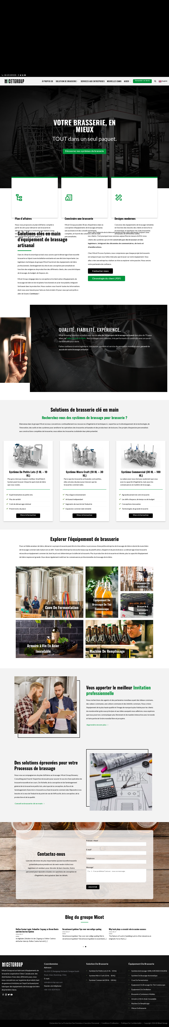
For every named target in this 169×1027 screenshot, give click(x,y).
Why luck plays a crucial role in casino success (127, 929)
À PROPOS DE (47, 81)
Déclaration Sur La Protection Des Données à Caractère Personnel (74, 1023)
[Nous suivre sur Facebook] (18, 75)
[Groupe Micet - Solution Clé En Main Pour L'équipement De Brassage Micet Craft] (14, 81)
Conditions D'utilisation (110, 1023)
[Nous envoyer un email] (22, 75)
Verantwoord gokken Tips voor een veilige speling (81, 929)
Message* (89, 867)
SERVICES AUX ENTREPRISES (93, 81)
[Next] (155, 930)
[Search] (155, 81)
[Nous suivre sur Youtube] (25, 75)
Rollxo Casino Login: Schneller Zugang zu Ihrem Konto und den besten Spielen (37, 930)
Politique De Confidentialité (131, 1023)
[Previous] (13, 930)
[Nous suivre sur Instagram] (6, 995)
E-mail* (89, 850)
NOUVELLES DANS (114, 81)
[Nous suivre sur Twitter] (20, 75)
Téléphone (90, 858)
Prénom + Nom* (92, 841)
